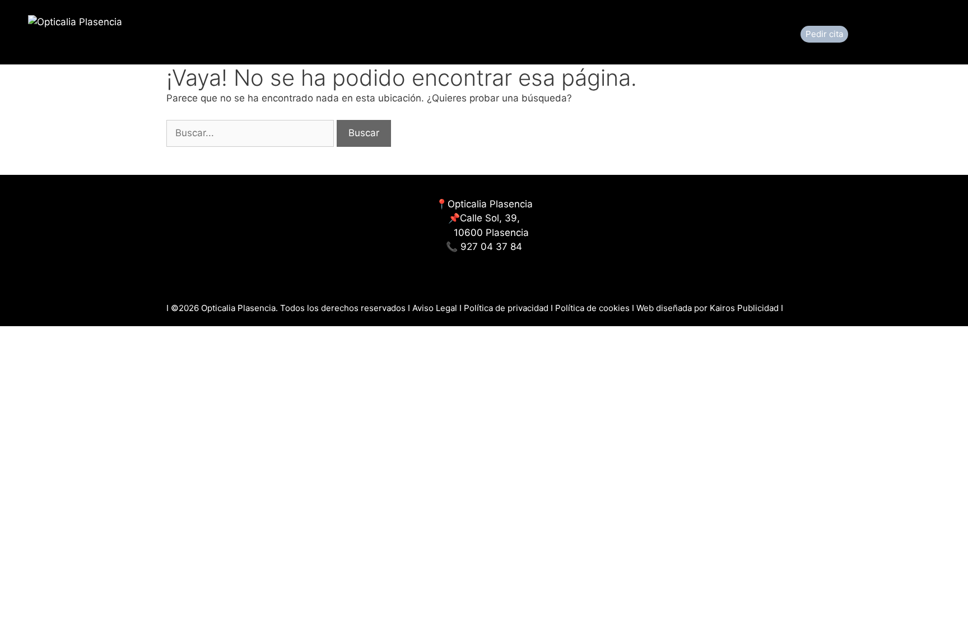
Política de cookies (593, 308)
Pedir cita (824, 34)
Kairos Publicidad (744, 308)
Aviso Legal (435, 308)
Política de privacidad (506, 308)
